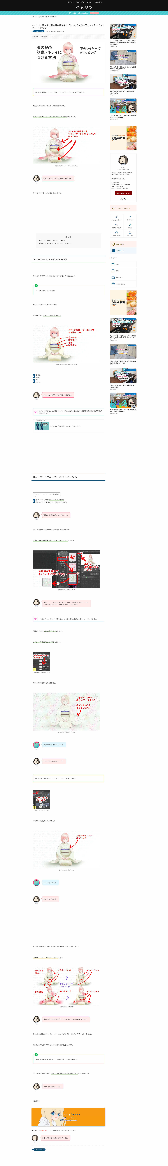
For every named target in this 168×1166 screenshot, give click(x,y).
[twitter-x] (122, 199)
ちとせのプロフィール (123, 193)
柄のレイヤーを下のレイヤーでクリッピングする (56, 243)
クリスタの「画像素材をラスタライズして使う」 (65, 426)
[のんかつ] (84, 7)
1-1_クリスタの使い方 (39, 31)
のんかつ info (94, 13)
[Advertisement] (68, 215)
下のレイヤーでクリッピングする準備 (53, 240)
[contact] (125, 199)
